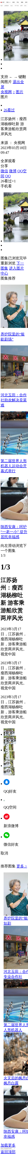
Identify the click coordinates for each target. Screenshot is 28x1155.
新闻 (13, 2)
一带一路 (16, 5)
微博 (13, 171)
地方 (2, 5)
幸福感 (9, 1136)
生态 (11, 5)
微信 (4, 171)
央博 (21, 5)
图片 (19, 92)
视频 (22, 2)
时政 (7, 2)
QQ (8, 176)
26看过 (9, 110)
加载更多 (8, 1145)
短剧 (7, 923)
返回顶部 (8, 1152)
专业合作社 (13, 976)
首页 (3, 2)
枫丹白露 (11, 1083)
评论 (18, 2)
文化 (25, 5)
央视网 (6, 92)
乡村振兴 (6, 5)
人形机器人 (13, 1030)
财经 (26, 2)
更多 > (22, 866)
